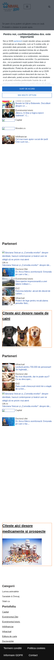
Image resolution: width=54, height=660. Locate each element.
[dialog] (27, 65)
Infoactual (6, 631)
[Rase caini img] (22, 345)
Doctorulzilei (8, 641)
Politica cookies (36, 648)
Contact (33, 655)
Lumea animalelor (10, 591)
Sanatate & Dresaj (10, 596)
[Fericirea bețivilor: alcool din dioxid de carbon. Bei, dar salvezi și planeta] (8, 292)
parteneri (18, 41)
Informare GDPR (13, 655)
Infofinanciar (8, 626)
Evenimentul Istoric (11, 621)
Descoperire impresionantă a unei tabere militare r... (31, 282)
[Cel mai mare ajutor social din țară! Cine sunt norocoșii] (8, 140)
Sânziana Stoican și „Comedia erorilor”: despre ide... (26, 265)
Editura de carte (9, 636)
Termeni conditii (13, 648)
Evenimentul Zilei (10, 617)
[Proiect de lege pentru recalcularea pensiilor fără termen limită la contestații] (8, 301)
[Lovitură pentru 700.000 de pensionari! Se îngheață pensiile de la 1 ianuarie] (8, 368)
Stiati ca (6, 601)
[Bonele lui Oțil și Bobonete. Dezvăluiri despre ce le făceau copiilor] (8, 104)
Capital (5, 612)
